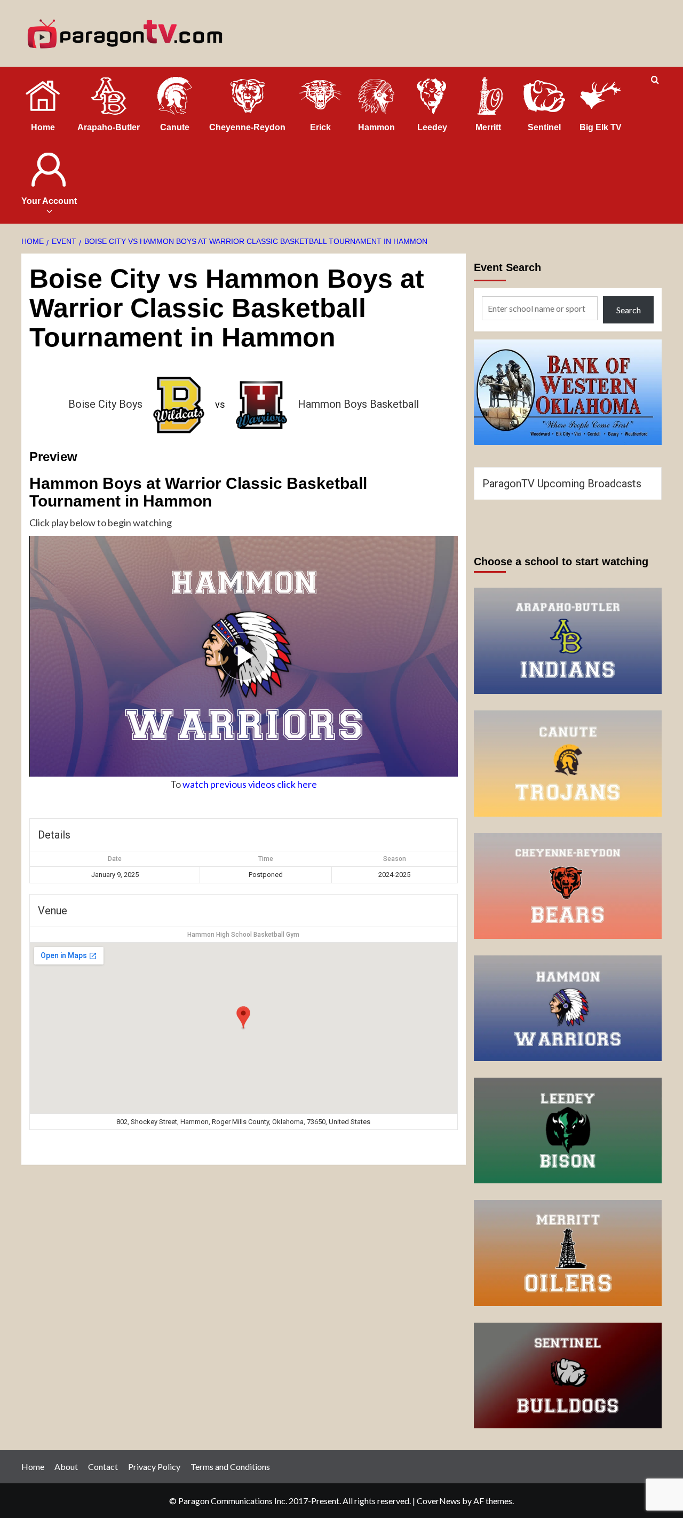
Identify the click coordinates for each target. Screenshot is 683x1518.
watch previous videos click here (249, 784)
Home (32, 1466)
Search (628, 310)
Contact (103, 1466)
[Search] (655, 80)
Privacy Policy (154, 1466)
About (66, 1466)
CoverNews (438, 1501)
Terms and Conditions (230, 1466)
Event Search (507, 267)
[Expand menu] (48, 211)
